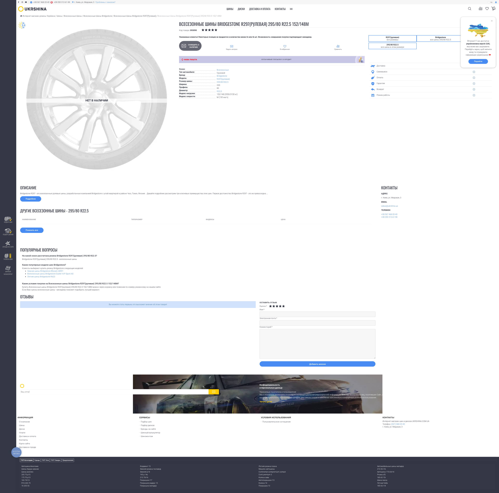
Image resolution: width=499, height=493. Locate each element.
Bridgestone (222, 76)
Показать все (32, 230)
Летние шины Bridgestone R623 (41, 276)
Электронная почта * (268, 318)
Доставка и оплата (259, 9)
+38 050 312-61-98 (389, 217)
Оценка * (263, 306)
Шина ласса (382, 480)
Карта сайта (24, 443)
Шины (22, 425)
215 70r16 (144, 477)
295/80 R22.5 (222, 82)
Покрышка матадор (148, 486)
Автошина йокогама (29, 466)
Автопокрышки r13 (266, 480)
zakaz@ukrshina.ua (389, 206)
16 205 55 (25, 486)
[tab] (430, 66)
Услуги (22, 432)
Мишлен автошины (267, 469)
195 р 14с (144, 475)
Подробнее (31, 199)
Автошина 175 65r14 (385, 472)
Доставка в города (27, 447)
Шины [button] (230, 9)
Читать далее (266, 402)
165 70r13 (25, 480)
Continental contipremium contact (272, 472)
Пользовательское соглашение (276, 422)
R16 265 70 (26, 483)
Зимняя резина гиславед (150, 469)
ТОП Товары (55, 460)
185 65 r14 (381, 486)
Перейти (478, 61)
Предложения (67, 460)
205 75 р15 (25, 475)
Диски (241, 9)
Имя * (262, 310)
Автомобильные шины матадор (390, 466)
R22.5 (219, 91)
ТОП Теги (45, 460)
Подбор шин (8, 222)
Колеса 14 (263, 483)
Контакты (280, 9)
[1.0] (270, 306)
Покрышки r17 (146, 480)
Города (37, 460)
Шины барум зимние (30, 469)
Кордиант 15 (145, 466)
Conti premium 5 (265, 475)
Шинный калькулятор (8, 272)
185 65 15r (381, 477)
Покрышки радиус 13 (149, 483)
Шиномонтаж (147, 436)
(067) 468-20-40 (398, 424)
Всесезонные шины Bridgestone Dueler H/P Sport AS (50, 274)
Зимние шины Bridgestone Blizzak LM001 (45, 271)
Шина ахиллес (27, 472)
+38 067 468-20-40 (389, 214)
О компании (24, 422)
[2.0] (272, 306)
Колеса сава (264, 477)
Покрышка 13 (264, 486)
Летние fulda (382, 483)
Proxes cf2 (381, 475)
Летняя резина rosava (268, 466)
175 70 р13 (25, 477)
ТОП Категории (26, 460)
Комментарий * (266, 327)
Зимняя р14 (145, 472)
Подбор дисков (8, 234)
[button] (49, 2)
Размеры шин (8, 259)
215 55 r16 (381, 469)
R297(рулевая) (223, 79)
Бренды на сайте (8, 247)
